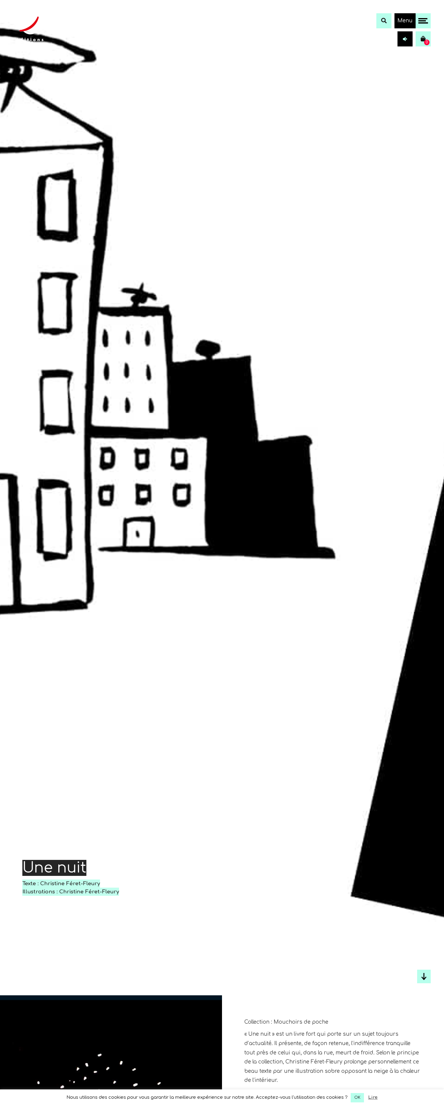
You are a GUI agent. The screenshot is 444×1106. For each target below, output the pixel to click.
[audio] (405, 38)
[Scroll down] (424, 976)
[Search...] (383, 20)
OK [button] (357, 1097)
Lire (373, 1097)
